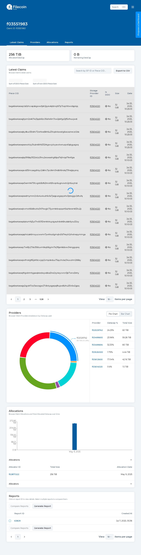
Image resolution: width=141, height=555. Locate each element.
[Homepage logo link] (16, 7)
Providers (35, 42)
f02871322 (14, 474)
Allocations (52, 42)
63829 (17, 521)
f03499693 (97, 337)
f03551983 (17, 23)
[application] (48, 360)
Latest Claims (17, 42)
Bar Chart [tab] (125, 314)
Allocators (14, 484)
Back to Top (127, 550)
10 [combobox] (108, 537)
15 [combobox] (109, 299)
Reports (69, 42)
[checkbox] (10, 521)
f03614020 (97, 366)
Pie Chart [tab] (113, 314)
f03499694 (97, 345)
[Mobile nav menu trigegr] (132, 7)
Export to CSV (123, 71)
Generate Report (42, 506)
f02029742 (97, 330)
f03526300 (97, 352)
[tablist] (119, 314)
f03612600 (97, 359)
